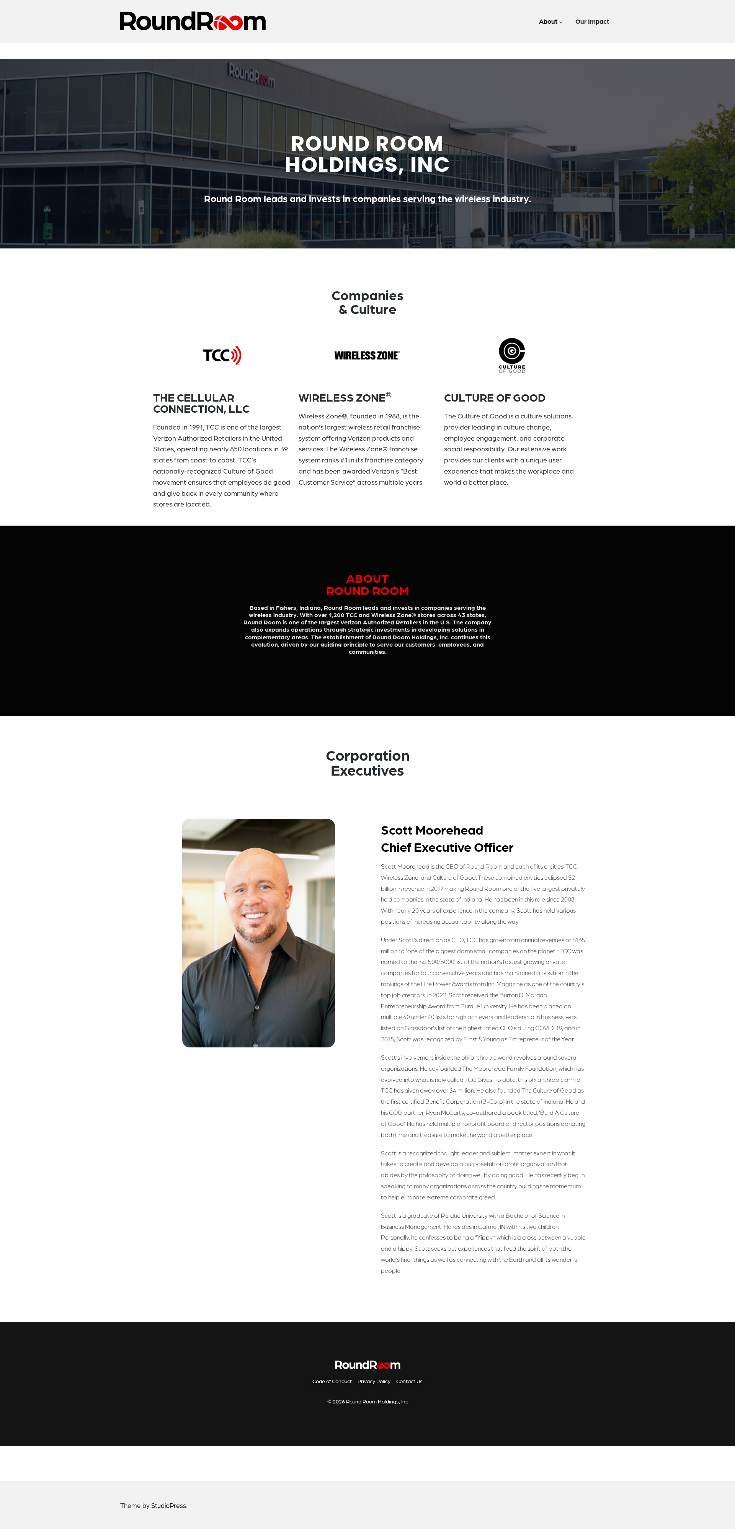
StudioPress (168, 1505)
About (548, 21)
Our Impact (592, 21)
